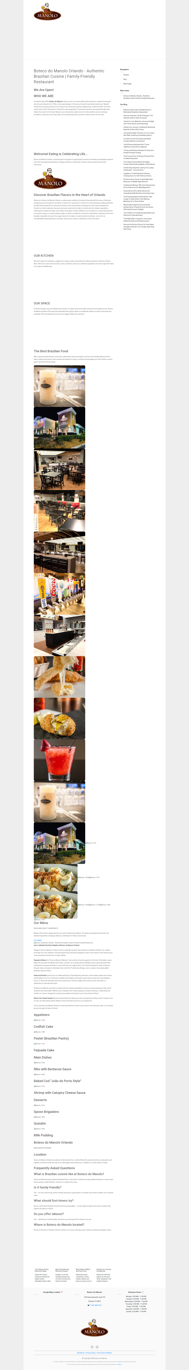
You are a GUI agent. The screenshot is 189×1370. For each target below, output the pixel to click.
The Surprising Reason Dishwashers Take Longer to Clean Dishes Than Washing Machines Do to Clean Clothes (137, 199)
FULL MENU (38, 940)
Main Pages (127, 84)
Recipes (126, 75)
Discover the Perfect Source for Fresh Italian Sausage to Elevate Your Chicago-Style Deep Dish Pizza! (138, 227)
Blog (125, 79)
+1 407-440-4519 (96, 1305)
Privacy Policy (90, 1353)
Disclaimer (80, 1353)
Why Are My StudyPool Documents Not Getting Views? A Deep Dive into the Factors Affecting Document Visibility (138, 207)
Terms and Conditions (104, 1353)
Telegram (120, 1364)
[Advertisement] (94, 43)
